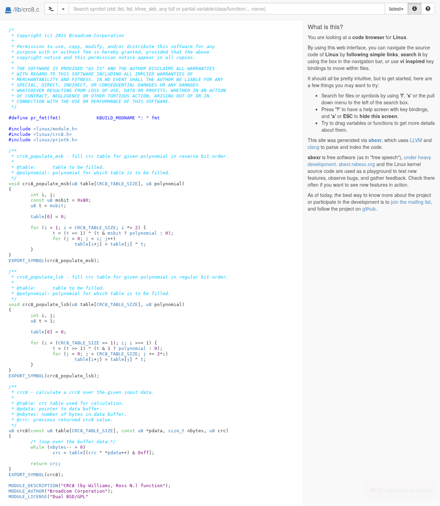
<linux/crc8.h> (52, 134)
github (369, 208)
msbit (57, 205)
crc (57, 452)
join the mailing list (411, 201)
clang (313, 146)
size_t (176, 430)
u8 (74, 183)
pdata (114, 452)
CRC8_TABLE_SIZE (117, 183)
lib (18, 8)
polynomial (143, 233)
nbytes (58, 447)
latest (395, 8)
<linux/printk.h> (55, 139)
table (37, 216)
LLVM (416, 140)
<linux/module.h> (55, 128)
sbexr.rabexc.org (357, 164)
